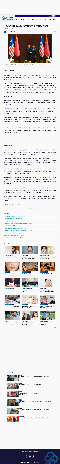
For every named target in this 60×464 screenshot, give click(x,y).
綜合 (46, 19)
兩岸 (33, 19)
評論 (50, 19)
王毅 (30, 209)
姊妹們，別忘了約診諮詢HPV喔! (11, 235)
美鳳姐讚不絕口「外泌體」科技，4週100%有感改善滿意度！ (30, 307)
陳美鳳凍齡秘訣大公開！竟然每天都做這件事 (29, 323)
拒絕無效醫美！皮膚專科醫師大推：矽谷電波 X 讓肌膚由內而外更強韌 (12, 274)
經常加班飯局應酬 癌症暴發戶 (46, 273)
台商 (41, 19)
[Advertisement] (30, 7)
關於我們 (22, 451)
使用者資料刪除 (36, 451)
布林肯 (34, 209)
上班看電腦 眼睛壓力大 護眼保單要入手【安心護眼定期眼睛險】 (12, 257)
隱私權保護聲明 (28, 451)
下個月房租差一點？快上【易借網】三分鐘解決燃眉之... (16, 230)
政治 (28, 19)
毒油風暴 (23, 19)
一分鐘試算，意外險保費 (9, 226)
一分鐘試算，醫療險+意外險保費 (12, 306)
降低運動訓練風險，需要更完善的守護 (29, 290)
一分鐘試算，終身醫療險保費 (11, 290)
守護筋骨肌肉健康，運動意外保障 (11, 228)
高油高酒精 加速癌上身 (27, 273)
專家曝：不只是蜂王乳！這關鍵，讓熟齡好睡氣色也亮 (47, 257)
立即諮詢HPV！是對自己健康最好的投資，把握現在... (15, 223)
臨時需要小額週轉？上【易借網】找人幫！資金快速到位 (12, 323)
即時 (17, 19)
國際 (37, 19)
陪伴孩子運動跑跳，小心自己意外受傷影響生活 (47, 323)
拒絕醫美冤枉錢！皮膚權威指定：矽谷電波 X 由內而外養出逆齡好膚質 (47, 290)
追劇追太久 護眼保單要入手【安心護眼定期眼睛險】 (47, 307)
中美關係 (25, 209)
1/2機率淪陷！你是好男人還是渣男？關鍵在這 (14, 238)
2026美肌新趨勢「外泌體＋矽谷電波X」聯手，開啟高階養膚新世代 (30, 257)
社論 (54, 19)
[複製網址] (14, 32)
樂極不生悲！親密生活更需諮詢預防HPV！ (13, 233)
